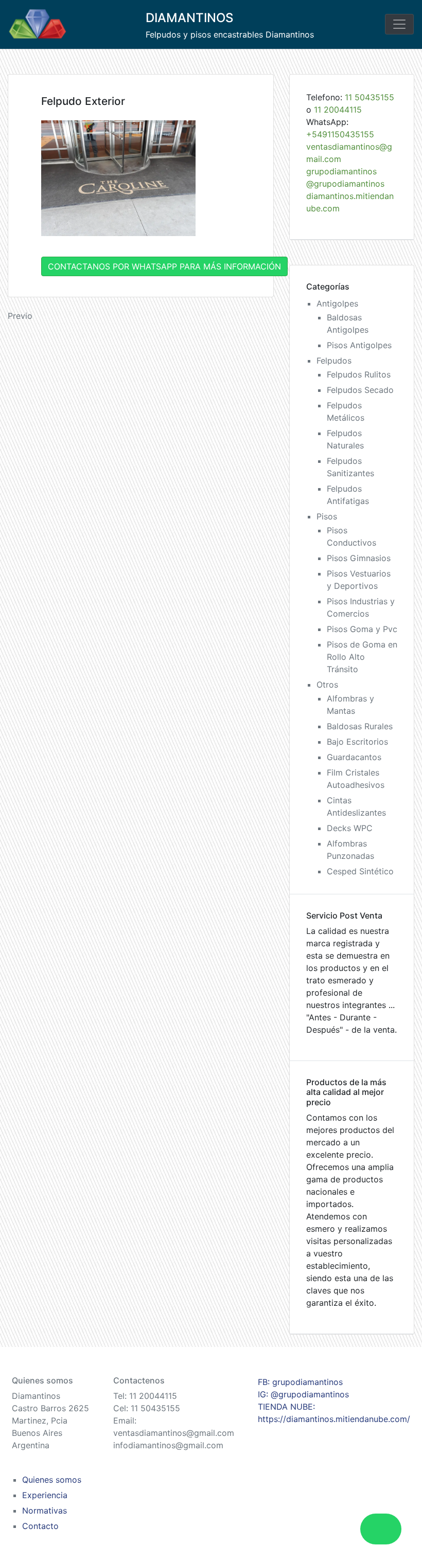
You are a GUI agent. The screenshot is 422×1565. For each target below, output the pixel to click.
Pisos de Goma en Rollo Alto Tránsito (362, 656)
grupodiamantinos (341, 171)
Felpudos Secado (360, 390)
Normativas (44, 1510)
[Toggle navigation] (399, 24)
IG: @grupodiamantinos (303, 1394)
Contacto (40, 1526)
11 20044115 (338, 109)
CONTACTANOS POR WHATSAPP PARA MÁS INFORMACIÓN (164, 266)
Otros (327, 684)
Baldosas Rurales (360, 726)
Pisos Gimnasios (359, 558)
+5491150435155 (340, 134)
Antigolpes (337, 303)
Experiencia (44, 1495)
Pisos (326, 516)
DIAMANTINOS (189, 17)
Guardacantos (354, 757)
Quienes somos (51, 1479)
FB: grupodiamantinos (300, 1382)
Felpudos (333, 360)
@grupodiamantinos (345, 183)
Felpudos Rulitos (359, 374)
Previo (20, 316)
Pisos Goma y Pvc (362, 629)
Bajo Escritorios (357, 741)
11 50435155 (369, 97)
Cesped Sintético (360, 871)
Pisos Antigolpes (359, 345)
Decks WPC (350, 828)
